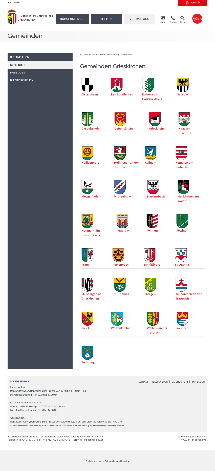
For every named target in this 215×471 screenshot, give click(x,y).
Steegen (150, 294)
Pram (85, 264)
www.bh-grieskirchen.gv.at (192, 437)
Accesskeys (16, 2)
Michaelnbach (123, 196)
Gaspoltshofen (91, 128)
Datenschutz (179, 382)
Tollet (85, 328)
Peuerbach (124, 230)
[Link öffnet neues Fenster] (197, 16)
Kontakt (143, 382)
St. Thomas (121, 294)
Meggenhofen (90, 196)
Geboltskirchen (124, 128)
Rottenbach (121, 264)
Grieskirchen (99, 55)
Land (195, 3)
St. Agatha (182, 264)
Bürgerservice (72, 18)
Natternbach (156, 196)
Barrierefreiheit (20, 381)
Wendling (88, 362)
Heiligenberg (90, 162)
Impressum (198, 382)
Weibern (182, 328)
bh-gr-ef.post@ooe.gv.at (89, 440)
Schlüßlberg (152, 264)
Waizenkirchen (121, 328)
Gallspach (183, 94)
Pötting (181, 230)
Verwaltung (139, 18)
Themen (106, 18)
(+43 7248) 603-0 (25, 440)
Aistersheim (89, 94)
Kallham (150, 162)
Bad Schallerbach (123, 94)
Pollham (152, 230)
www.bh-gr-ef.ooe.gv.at (194, 440)
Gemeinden (127, 55)
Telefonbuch (160, 382)
